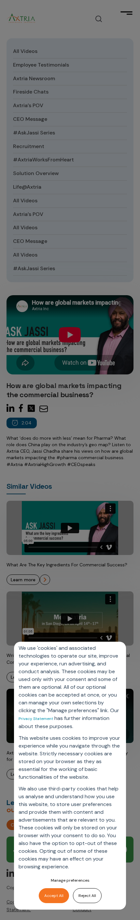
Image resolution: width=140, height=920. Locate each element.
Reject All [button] (87, 895)
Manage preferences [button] (70, 880)
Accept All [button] (53, 895)
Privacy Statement (36, 718)
